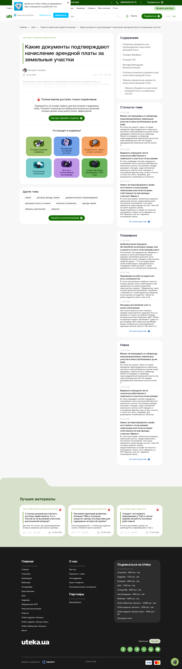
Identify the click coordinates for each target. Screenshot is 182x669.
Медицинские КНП (30, 604)
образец (55, 209)
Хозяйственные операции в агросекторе (42, 509)
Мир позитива (104, 8)
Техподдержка (75, 578)
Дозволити (61, 15)
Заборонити (45, 15)
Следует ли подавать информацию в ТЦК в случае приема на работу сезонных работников (137, 518)
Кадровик (26, 600)
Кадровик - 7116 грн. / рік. (128, 577)
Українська (143, 641)
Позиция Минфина (132, 55)
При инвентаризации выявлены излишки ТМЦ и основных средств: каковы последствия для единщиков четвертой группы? (92, 518)
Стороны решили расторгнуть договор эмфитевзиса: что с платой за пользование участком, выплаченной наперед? (42, 518)
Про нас (72, 569)
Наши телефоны (76, 582)
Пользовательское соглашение (82, 587)
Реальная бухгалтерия (31, 609)
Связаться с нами (77, 574)
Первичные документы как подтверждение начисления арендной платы (136, 47)
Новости (25, 613)
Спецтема (26, 574)
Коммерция (27, 578)
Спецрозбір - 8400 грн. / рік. (129, 590)
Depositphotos (75, 602)
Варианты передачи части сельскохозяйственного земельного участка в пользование (139, 156)
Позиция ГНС (129, 60)
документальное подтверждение (81, 197)
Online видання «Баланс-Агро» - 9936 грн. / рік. (136, 613)
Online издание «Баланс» (33, 617)
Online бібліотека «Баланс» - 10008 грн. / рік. (136, 603)
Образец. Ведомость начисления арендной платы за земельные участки (141, 91)
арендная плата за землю (37, 203)
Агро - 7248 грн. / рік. (126, 585)
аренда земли (89, 203)
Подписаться (153, 2)
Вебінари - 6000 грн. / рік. (128, 598)
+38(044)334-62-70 (128, 2)
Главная (10, 8)
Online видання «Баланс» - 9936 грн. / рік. (135, 607)
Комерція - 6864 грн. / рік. (128, 581)
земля (28, 197)
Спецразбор (27, 587)
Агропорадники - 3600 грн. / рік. (131, 594)
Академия (80, 8)
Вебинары (26, 582)
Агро (25, 38)
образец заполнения (35, 209)
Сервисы (91, 8)
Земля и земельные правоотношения (41, 38)
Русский (154, 641)
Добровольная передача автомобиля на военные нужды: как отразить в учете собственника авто (139, 247)
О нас (115, 8)
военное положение (66, 203)
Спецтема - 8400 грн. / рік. (128, 572)
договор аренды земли (48, 197)
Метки (24, 630)
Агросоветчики (28, 591)
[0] (175, 662)
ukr (168, 16)
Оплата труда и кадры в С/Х (135, 509)
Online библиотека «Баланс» (34, 626)
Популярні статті (124, 618)
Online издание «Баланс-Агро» (35, 622)
